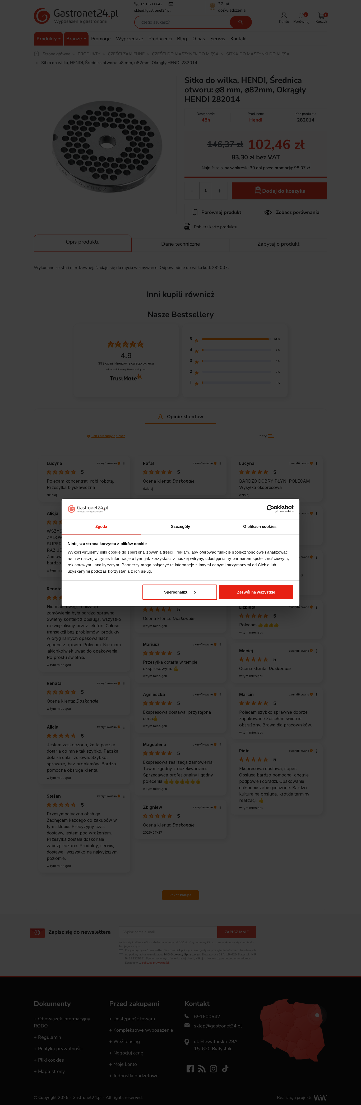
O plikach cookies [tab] (259, 526)
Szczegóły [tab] (180, 526)
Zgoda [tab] (101, 526)
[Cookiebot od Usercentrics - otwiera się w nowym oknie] (270, 509)
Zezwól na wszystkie (256, 592)
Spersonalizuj (176, 592)
